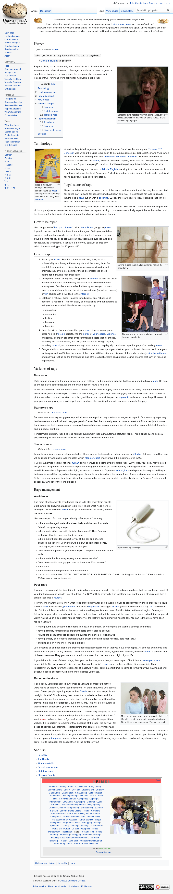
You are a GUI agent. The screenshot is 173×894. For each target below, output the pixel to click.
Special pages (11, 132)
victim (57, 259)
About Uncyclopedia (57, 886)
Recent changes (12, 43)
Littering (65, 826)
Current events (11, 39)
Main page (9, 33)
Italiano (8, 171)
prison (107, 227)
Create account (156, 3)
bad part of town (63, 227)
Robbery (54, 835)
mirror (65, 509)
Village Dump (11, 72)
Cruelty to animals (67, 799)
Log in (167, 3)
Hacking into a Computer (89, 813)
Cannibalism (67, 793)
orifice (86, 333)
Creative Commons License (72, 881)
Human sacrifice (86, 820)
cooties (106, 664)
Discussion (45, 11)
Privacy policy (39, 886)
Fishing (86, 811)
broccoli (56, 345)
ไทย (6, 181)
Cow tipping (79, 802)
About (7, 56)
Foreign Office (11, 115)
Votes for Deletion (13, 82)
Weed (69, 843)
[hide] (158, 780)
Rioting (98, 832)
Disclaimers (73, 886)
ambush (94, 278)
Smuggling (76, 835)
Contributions (141, 3)
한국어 (8, 178)
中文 (7, 185)
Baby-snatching (55, 790)
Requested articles (13, 102)
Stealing (55, 838)
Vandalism (73, 841)
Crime (52, 863)
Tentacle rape (58, 449)
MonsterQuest (92, 457)
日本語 (8, 175)
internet (84, 293)
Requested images (13, 105)
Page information (12, 142)
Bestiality (76, 790)
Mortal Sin (57, 829)
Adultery (53, 787)
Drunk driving (87, 808)
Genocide (54, 813)
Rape (73, 863)
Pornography (54, 832)
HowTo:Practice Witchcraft (86, 843)
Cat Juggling (81, 793)
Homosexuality (93, 817)
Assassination (81, 787)
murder (57, 597)
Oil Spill (75, 829)
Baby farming (95, 787)
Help (7, 66)
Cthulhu (137, 454)
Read (101, 11)
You (151, 606)
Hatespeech (55, 817)
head (81, 197)
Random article (12, 49)
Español (8, 158)
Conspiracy (82, 799)
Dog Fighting (94, 805)
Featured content (12, 36)
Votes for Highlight (13, 79)
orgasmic (124, 397)
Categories (41, 863)
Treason (63, 841)
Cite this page (11, 145)
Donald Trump (49, 60)
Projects (8, 53)
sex (52, 66)
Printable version (12, 135)
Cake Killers (54, 793)
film (46, 293)
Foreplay (42, 755)
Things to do (10, 99)
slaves (96, 160)
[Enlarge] (166, 114)
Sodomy (87, 835)
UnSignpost (10, 89)
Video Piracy (59, 843)
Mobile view (86, 886)
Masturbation (96, 826)
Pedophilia (85, 829)
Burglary (100, 790)
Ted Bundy (43, 759)
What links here (12, 125)
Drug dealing (73, 808)
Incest (77, 822)
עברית (7, 168)
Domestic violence (57, 808)
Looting (74, 826)
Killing (97, 822)
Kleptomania (54, 826)
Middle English (110, 169)
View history (127, 11)
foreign (61, 333)
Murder (66, 829)
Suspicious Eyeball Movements (74, 838)
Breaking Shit (88, 790)
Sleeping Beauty (46, 775)
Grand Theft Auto (68, 813)
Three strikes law (103, 852)
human (75, 462)
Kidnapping (87, 822)
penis (87, 330)
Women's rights (46, 763)
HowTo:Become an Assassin (64, 820)
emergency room (152, 660)
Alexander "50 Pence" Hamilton (120, 156)
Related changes (12, 128)
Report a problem (13, 109)
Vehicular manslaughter (91, 841)
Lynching (84, 826)
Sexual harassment (48, 767)
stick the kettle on (156, 353)
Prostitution (67, 832)
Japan (54, 191)
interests (39, 199)
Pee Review (10, 76)
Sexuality (62, 863)
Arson (70, 787)
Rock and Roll (87, 832)
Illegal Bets (68, 822)
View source (112, 11)
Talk (132, 3)
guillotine (103, 197)
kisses (43, 719)
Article (34, 11)
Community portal (13, 69)
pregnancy (69, 606)
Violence (111, 333)
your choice (99, 333)
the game (56, 738)
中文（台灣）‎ (11, 188)
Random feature (12, 46)
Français (9, 165)
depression (94, 606)
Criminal (91, 802)
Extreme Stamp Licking (70, 811)
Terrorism (95, 838)
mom (159, 345)
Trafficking (53, 841)
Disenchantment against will (73, 805)
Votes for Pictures (12, 86)
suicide (115, 606)
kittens (146, 651)
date (155, 381)
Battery (67, 790)
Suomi (7, 161)
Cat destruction (95, 793)
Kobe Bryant (87, 227)
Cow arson (68, 802)
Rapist (55, 49)
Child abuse (54, 796)
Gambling (95, 811)
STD (45, 606)
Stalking (96, 835)
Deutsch (8, 155)
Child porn (83, 796)
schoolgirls (121, 470)
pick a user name (122, 24)
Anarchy (62, 787)
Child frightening (69, 796)
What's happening (13, 112)
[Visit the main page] (14, 13)
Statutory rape (59, 412)
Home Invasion (78, 817)
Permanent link (11, 138)
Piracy (95, 829)
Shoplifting (65, 835)
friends (83, 691)
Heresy (66, 817)
